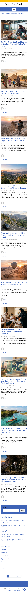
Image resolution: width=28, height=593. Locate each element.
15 (17, 576)
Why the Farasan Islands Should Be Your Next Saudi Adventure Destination (14, 430)
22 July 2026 (5, 239)
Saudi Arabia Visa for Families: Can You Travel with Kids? (13, 92)
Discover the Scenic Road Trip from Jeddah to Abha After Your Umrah (13, 235)
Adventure (11, 286)
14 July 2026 (5, 385)
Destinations (11, 143)
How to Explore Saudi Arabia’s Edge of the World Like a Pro (13, 13)
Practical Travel (5, 562)
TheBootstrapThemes (14, 590)
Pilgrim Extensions (13, 239)
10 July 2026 (5, 434)
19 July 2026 (5, 286)
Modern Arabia (5, 555)
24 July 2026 (5, 143)
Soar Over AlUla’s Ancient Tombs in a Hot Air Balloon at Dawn (14, 283)
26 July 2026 (5, 48)
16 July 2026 (5, 336)
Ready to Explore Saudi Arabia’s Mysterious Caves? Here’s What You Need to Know (13, 480)
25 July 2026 (5, 95)
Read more (4, 65)
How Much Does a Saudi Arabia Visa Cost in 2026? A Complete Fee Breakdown (13, 381)
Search (5, 507)
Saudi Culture (12, 336)
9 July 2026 (5, 484)
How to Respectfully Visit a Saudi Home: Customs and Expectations (12, 332)
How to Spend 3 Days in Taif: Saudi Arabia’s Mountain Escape (13, 187)
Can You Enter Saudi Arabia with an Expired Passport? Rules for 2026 (14, 44)
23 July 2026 (5, 190)
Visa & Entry (12, 48)
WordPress (14, 589)
